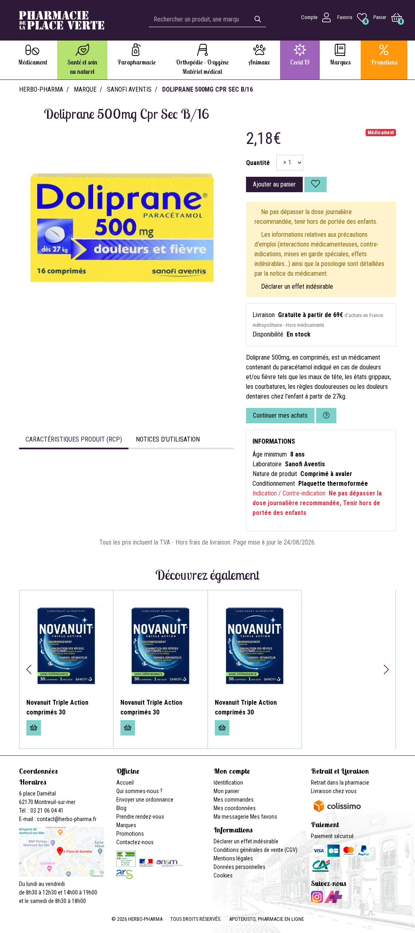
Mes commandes (234, 799)
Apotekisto (266, 919)
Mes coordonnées (235, 808)
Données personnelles (239, 867)
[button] (28, 669)
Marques (126, 825)
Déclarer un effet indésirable (297, 286)
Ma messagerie (231, 816)
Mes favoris (263, 816)
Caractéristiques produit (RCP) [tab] (74, 439)
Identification (228, 782)
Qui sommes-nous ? (139, 791)
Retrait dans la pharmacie (340, 782)
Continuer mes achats (280, 415)
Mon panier (226, 791)
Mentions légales (233, 858)
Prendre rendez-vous (140, 816)
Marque (85, 89)
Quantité (258, 163)
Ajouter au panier (274, 184)
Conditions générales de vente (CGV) (255, 850)
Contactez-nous (135, 842)
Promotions (130, 833)
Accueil (125, 782)
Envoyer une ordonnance (144, 799)
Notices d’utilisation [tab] (168, 439)
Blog (121, 808)
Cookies (223, 875)
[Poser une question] (326, 415)
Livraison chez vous (334, 791)
